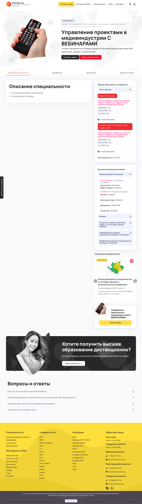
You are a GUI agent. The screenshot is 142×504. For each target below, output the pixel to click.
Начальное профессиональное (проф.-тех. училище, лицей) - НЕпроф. (112, 224)
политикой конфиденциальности (71, 497)
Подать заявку (115, 322)
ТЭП (74, 466)
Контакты (10, 476)
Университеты (47, 432)
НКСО (75, 469)
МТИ (41, 446)
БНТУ (41, 475)
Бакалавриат (11, 440)
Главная (64, 24)
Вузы (111, 4)
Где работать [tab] (57, 73)
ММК (75, 437)
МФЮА (42, 466)
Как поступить (11, 461)
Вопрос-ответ (11, 467)
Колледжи (120, 4)
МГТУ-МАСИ (44, 463)
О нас (8, 473)
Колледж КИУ (78, 446)
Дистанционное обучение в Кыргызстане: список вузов (88, 24)
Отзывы (9, 470)
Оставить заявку (66, 4)
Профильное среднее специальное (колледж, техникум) (114, 242)
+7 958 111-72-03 (114, 456)
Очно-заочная (105, 89)
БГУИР (41, 478)
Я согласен (71, 501)
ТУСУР (42, 461)
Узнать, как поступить (90, 57)
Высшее (102, 216)
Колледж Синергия (80, 455)
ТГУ (40, 449)
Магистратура (12, 446)
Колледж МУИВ (79, 452)
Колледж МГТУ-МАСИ (81, 440)
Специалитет (11, 443)
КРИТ (75, 449)
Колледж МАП (78, 461)
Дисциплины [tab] (91, 73)
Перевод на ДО (12, 458)
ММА (41, 455)
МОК (74, 463)
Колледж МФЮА (79, 443)
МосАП (42, 472)
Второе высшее (12, 455)
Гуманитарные (67, 20)
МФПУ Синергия (45, 443)
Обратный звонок (72, 363)
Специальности (99, 4)
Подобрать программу (2, 187)
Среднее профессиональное (17, 437)
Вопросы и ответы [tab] (127, 73)
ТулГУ (41, 452)
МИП (41, 440)
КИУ (41, 458)
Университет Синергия (117, 24)
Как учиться (11, 464)
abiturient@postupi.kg (116, 459)
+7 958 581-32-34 (114, 480)
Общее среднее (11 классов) (111, 174)
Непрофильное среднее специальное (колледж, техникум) (114, 234)
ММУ (41, 437)
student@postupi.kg (116, 484)
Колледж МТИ (78, 458)
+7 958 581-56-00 (115, 468)
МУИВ (41, 469)
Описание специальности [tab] (18, 73)
